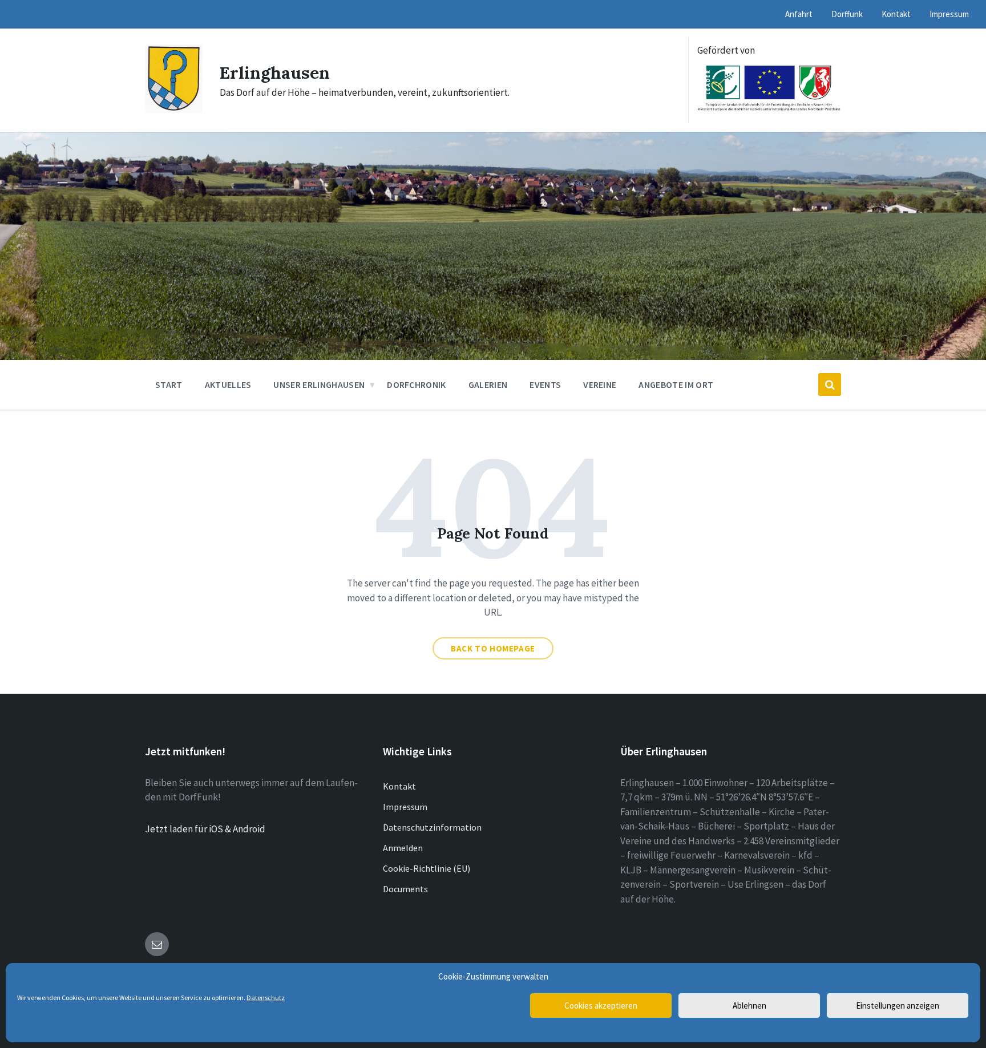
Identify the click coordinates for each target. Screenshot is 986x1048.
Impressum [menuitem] (949, 14)
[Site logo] (174, 109)
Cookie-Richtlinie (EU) (426, 868)
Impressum (405, 806)
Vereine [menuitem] (599, 384)
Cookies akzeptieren (600, 1005)
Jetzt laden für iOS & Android (205, 829)
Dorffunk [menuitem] (847, 14)
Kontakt (399, 786)
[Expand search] (829, 384)
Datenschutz (265, 997)
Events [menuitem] (545, 384)
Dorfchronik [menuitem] (416, 384)
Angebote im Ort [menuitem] (676, 384)
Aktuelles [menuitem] (228, 384)
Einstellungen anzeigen (897, 1005)
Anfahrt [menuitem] (799, 14)
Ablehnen (749, 1005)
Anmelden (403, 847)
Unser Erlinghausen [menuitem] (319, 384)
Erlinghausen (275, 72)
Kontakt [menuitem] (896, 14)
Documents (405, 889)
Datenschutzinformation (432, 827)
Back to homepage (493, 648)
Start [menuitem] (169, 384)
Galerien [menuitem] (488, 384)
